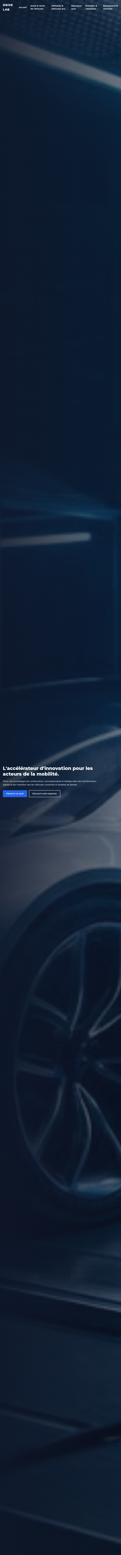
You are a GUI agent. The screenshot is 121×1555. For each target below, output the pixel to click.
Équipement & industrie (110, 7)
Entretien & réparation (91, 7)
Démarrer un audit (15, 793)
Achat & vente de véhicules (37, 7)
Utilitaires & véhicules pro (58, 7)
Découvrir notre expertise (44, 793)
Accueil (23, 7)
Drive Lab (8, 7)
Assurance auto (76, 7)
